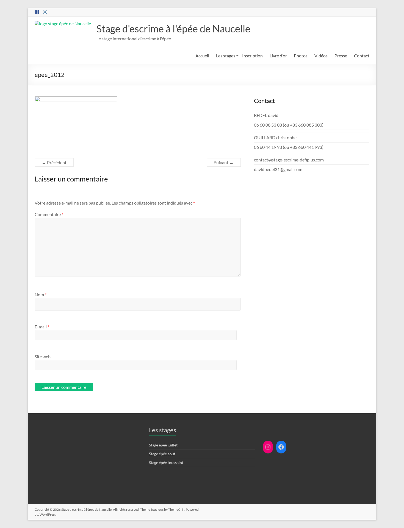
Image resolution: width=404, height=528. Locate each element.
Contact (361, 55)
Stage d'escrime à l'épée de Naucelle (173, 29)
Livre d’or (278, 55)
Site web (43, 356)
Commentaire (49, 214)
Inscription (252, 55)
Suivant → (224, 162)
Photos (301, 55)
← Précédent (54, 162)
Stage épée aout (162, 453)
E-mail (42, 326)
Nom (40, 294)
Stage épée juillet (163, 445)
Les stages (225, 55)
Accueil (202, 55)
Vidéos (321, 55)
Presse (340, 55)
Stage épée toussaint (166, 462)
